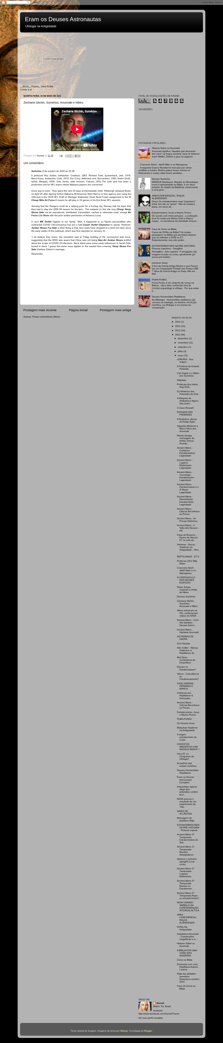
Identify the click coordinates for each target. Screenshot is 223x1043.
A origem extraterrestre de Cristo (187, 737)
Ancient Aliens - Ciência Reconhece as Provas (188, 511)
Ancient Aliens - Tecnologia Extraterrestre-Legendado (185, 476)
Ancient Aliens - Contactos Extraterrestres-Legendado (186, 452)
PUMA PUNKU (159, 280)
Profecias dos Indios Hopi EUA (187, 385)
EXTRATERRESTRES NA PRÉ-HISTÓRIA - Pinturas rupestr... (188, 827)
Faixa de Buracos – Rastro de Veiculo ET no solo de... (187, 537)
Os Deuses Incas (186, 723)
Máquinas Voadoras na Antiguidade (187, 729)
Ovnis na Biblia (184, 960)
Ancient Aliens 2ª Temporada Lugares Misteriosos (185, 872)
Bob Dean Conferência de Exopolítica (186, 660)
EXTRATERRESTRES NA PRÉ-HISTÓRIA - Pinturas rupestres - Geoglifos (174, 247)
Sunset (160, 1003)
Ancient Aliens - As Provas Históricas (187, 519)
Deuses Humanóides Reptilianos (168, 296)
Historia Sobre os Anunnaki (166, 148)
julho (180, 351)
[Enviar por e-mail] (66, 156)
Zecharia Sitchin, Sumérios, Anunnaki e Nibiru (187, 603)
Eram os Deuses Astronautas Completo (185, 780)
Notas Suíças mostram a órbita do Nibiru (187, 590)
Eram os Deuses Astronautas (63, 19)
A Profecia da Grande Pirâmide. (188, 367)
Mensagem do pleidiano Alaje (185, 819)
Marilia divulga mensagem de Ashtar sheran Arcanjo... (185, 439)
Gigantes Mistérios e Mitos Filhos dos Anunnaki (187, 428)
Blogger (148, 1031)
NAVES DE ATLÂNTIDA (184, 812)
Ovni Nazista (183, 643)
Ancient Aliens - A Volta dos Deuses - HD (188, 528)
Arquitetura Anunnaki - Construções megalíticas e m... (188, 936)
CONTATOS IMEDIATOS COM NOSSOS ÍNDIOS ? (188, 747)
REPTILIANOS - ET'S (188, 556)
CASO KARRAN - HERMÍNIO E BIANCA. (186, 686)
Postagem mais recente (40, 310)
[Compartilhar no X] (73, 156)
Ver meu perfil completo (150, 1018)
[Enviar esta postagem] (60, 155)
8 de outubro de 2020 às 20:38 (58, 171)
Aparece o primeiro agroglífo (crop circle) (187, 861)
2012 (178, 330)
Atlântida (181, 380)
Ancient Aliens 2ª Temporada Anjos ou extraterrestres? (188, 895)
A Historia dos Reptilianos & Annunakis (185, 695)
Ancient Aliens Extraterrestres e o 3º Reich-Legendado (188, 488)
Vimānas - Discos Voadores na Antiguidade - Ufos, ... (188, 548)
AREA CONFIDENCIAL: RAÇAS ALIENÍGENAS (187, 919)
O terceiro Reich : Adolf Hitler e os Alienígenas (164, 164)
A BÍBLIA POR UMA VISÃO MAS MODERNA (187, 953)
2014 (178, 322)
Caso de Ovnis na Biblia (164, 229)
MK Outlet (45, 221)
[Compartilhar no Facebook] (76, 156)
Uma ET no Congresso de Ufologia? (185, 756)
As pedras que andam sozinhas (186, 764)
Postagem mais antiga (115, 310)
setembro (183, 347)
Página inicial (78, 310)
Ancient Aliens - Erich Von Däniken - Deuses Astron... (188, 623)
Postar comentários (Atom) (46, 317)
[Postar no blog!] (70, 156)
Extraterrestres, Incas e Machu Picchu (171, 213)
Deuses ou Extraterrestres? (186, 668)
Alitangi (124, 1031)
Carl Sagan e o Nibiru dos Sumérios (188, 374)
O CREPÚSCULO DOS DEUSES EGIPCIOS (186, 580)
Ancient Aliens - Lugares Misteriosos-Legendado (185, 464)
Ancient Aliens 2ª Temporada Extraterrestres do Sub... (187, 838)
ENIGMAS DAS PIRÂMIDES (185, 413)
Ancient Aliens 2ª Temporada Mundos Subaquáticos (185, 851)
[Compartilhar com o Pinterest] (79, 156)
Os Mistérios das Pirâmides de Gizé (187, 392)
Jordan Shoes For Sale (44, 228)
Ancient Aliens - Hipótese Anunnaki (188, 631)
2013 (178, 326)
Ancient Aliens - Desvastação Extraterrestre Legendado (185, 500)
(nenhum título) (160, 263)
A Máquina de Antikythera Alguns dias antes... (188, 401)
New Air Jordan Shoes (110, 240)
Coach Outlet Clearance (96, 225)
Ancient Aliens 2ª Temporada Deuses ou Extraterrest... (185, 885)
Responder (37, 254)
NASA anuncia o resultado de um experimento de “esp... (186, 803)
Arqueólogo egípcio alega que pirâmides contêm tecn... (187, 791)
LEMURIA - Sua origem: (185, 360)
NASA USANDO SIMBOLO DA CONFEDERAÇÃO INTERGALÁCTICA (188, 906)
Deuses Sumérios (161, 179)
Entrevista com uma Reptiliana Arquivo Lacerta (187, 967)
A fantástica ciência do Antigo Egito (187, 420)
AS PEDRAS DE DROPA (185, 637)
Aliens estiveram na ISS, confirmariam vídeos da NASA (187, 613)
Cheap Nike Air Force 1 (44, 200)
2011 (178, 334)
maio (180, 355)
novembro (183, 342)
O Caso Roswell (185, 408)
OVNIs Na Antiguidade (184, 928)
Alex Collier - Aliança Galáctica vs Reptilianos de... (187, 650)
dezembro (183, 338)
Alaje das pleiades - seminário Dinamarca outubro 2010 (188, 978)
